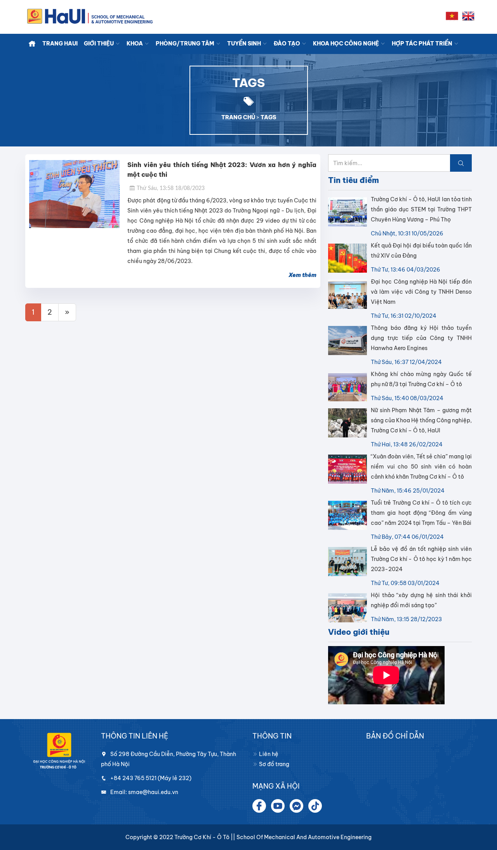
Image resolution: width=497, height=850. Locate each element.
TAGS (268, 117)
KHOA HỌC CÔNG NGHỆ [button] (346, 43)
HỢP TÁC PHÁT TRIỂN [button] (423, 43)
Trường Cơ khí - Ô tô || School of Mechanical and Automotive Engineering (273, 837)
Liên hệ (268, 754)
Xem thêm (302, 275)
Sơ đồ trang (273, 764)
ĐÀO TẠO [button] (287, 43)
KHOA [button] (135, 43)
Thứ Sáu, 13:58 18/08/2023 (171, 188)
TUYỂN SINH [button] (244, 43)
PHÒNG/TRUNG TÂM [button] (185, 43)
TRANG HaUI (60, 43)
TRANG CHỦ (238, 117)
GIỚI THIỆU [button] (99, 43)
